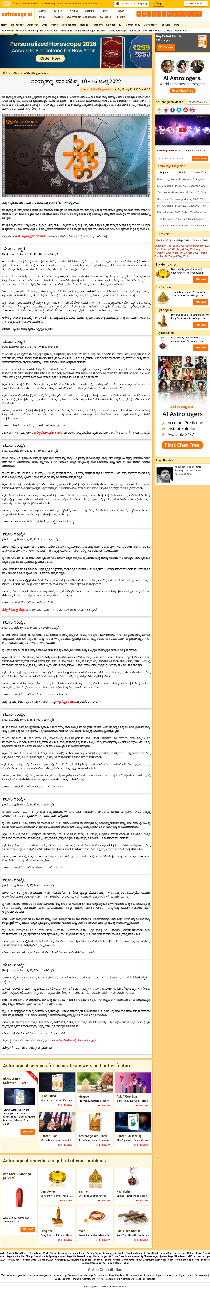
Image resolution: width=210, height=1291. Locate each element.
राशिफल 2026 (66, 30)
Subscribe (200, 158)
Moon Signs (181, 30)
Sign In (190, 3)
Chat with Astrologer (132, 3)
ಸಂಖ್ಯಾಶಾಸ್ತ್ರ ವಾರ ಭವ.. (37, 72)
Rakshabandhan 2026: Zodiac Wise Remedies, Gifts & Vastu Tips (183, 212)
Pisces (121, 17)
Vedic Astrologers (198, 1275)
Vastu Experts (62, 1278)
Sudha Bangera (99, 89)
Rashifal (17, 3)
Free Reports (69, 24)
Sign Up (201, 3)
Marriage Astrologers (95, 1275)
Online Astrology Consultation (65, 1275)
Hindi (182, 172)
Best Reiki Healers (145, 1278)
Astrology (33, 24)
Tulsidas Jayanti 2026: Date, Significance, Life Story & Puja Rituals (183, 219)
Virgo (121, 11)
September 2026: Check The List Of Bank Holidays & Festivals (183, 225)
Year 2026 (200, 172)
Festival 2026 (163, 240)
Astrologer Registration (116, 1263)
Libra (42, 17)
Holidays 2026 (181, 240)
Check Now (65, 1105)
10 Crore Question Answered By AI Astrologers (134, 1256)
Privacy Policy (165, 1259)
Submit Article (112, 1259)
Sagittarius (73, 17)
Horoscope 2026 (53, 3)
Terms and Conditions (187, 1259)
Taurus (58, 11)
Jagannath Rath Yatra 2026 (170, 245)
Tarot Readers (117, 1275)
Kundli (26, 3)
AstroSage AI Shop (10, 1253)
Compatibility (133, 24)
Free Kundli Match (135, 1253)
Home (4, 24)
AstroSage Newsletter (168, 150)
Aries (42, 11)
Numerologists (134, 1275)
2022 (16, 72)
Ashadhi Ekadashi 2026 (197, 245)
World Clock (49, 1253)
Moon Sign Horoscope (173, 1253)
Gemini (74, 11)
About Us (141, 1259)
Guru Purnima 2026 (165, 249)
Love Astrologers (153, 1275)
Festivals (165, 24)
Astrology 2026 (63, 1259)
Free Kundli (7, 30)
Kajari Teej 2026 (179, 256)
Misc (177, 24)
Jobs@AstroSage (91, 1263)
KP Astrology (194, 1253)
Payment (152, 1259)
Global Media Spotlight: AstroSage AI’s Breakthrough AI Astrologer (70, 1256)
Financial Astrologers (83, 1278)
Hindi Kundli (155, 30)
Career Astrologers (175, 1275)
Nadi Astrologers (125, 1278)
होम (5, 72)
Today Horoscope (72, 3)
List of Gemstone (31, 1253)
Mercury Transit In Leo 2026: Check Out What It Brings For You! (183, 185)
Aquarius (105, 17)
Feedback (98, 1259)
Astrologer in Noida (113, 1253)
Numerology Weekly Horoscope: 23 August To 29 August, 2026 (183, 179)
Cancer (89, 11)
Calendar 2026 (90, 3)
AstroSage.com (119, 1287)
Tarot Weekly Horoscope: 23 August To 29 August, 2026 (183, 192)
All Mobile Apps (198, 102)
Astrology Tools (82, 1259)
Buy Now (167, 47)
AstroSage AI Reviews (173, 1256)
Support (205, 1259)
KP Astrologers (105, 1278)
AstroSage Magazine (171, 166)
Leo (105, 11)
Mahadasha (79, 1253)
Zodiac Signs (94, 1253)
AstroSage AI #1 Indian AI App (16, 1256)
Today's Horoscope (85, 30)
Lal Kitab (168, 30)
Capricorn (89, 17)
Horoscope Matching (27, 30)
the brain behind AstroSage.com (188, 470)
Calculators (150, 24)
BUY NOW (28, 1131)
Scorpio (58, 17)
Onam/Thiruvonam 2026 (185, 252)
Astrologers (64, 1253)
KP (121, 24)
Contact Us (128, 1259)
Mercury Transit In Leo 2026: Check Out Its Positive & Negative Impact (183, 205)
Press (205, 1253)
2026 (45, 24)
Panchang (97, 24)
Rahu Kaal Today (138, 30)
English (164, 172)
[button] (11, 51)
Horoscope (17, 24)
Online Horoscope (117, 30)
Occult (55, 24)
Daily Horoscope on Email (197, 150)
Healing (84, 24)
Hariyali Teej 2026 (186, 249)
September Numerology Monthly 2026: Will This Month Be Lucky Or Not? (183, 199)
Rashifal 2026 (37, 3)
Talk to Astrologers (11, 1275)
